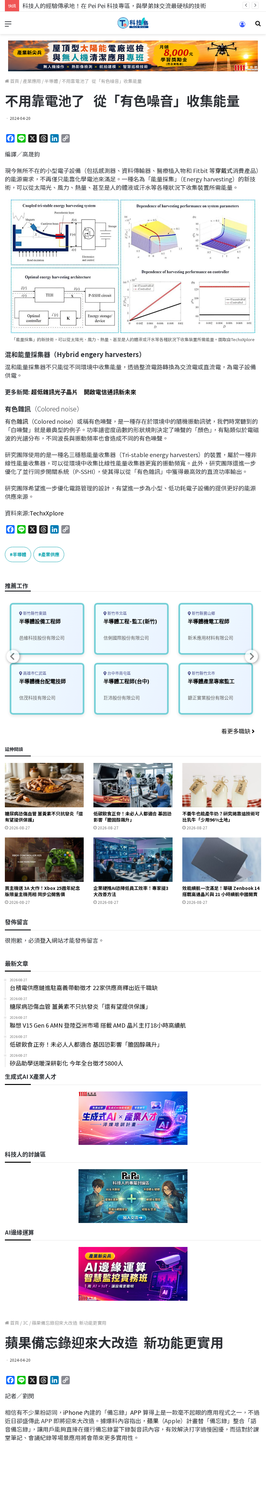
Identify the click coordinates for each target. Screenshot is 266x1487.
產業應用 (32, 81)
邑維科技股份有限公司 (42, 637)
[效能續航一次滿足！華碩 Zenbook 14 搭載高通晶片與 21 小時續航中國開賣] (221, 859)
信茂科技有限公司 (37, 697)
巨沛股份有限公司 (121, 697)
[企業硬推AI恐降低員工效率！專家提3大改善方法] (132, 859)
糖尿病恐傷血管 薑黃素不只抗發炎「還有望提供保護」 (44, 816)
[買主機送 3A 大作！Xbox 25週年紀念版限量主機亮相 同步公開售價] (44, 859)
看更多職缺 (236, 731)
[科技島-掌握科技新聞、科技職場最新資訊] (133, 22)
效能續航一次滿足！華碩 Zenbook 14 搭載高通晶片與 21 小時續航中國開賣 (221, 891)
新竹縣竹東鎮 (34, 613)
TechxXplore (47, 513)
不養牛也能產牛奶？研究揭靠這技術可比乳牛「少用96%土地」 (221, 816)
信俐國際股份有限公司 (126, 637)
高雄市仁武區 (34, 673)
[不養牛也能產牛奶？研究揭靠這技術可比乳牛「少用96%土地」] (221, 785)
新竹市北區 (116, 613)
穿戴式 (224, 170)
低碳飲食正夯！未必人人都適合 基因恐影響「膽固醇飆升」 (132, 816)
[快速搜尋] (258, 25)
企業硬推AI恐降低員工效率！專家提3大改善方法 (130, 891)
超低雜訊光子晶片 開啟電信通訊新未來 (83, 391)
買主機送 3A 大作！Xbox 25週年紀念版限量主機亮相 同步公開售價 (42, 891)
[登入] (242, 26)
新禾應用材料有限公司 (210, 637)
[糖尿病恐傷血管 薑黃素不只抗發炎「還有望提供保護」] (44, 785)
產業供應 (50, 554)
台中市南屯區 (118, 673)
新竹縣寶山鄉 (203, 613)
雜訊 (22, 421)
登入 (46, 940)
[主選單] (8, 25)
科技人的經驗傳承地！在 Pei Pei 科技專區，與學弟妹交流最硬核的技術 (114, 5)
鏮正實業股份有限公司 (210, 697)
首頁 (14, 81)
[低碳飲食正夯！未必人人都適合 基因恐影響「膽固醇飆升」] (132, 785)
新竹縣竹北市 (203, 673)
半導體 (51, 81)
